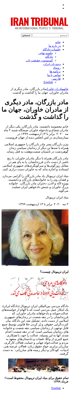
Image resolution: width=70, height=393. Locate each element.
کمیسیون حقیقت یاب (39, 60)
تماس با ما (54, 75)
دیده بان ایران (52, 64)
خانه (58, 42)
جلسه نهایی (45, 53)
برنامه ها (55, 71)
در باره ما (55, 45)
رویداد (57, 67)
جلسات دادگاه (52, 49)
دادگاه (49, 56)
